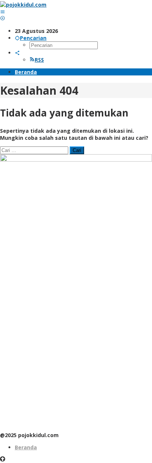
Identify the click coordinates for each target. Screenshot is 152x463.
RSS (39, 59)
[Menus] (2, 11)
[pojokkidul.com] (23, 4)
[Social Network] (17, 52)
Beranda (26, 447)
